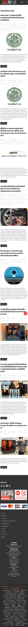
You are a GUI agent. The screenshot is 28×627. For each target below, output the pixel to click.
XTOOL (19, 603)
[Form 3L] (6, 28)
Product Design (7, 615)
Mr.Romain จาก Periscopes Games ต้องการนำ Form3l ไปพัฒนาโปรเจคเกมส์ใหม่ (11, 253)
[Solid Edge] (9, 30)
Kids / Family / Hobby (7, 610)
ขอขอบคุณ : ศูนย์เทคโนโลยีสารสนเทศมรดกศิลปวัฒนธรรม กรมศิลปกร (12, 17)
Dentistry (25, 612)
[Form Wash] (2, 143)
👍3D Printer (24, 590)
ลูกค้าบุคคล (25, 623)
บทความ (3, 531)
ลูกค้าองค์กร (18, 623)
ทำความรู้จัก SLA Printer (11, 594)
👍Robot (14, 606)
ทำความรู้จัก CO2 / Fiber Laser (15, 602)
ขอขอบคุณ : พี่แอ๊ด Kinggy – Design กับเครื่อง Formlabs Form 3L (13, 425)
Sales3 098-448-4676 (14, 561)
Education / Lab (6, 612)
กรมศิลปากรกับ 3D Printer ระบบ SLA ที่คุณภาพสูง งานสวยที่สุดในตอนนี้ (13, 73)
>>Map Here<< (14, 576)
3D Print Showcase (16, 619)
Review (6, 616)
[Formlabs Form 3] (12, 82)
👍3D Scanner (21, 597)
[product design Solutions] (8, 84)
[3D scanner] (11, 197)
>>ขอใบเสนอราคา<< (9, 622)
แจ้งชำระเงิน (5, 623)
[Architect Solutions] (6, 141)
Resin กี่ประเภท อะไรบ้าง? (11, 597)
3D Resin (25, 596)
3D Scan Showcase (22, 615)
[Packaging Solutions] (20, 199)
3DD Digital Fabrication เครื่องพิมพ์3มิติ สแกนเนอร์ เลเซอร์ (17, 586)
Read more (3, 66)
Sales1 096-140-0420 (14, 559)
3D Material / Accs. (6, 523)
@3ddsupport (17, 574)
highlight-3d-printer (12, 203)
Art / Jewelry (8, 613)
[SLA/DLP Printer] (17, 84)
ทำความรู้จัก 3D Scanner (19, 599)
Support (4, 529)
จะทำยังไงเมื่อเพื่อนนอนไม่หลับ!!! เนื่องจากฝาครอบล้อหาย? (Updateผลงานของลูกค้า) (12, 188)
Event (7, 625)
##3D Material (5, 526)
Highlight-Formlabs (10, 320)
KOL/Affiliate (15, 607)
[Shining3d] (21, 28)
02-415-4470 (14, 572)
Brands (25, 602)
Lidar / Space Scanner (21, 600)
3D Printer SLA (22, 593)
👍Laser (5, 602)
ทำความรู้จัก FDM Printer (19, 591)
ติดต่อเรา (12, 623)
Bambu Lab (7, 603)
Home (3, 513)
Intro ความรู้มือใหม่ (9, 618)
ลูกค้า (17, 24)
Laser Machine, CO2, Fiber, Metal (8, 521)
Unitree (24, 604)
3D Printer (4, 515)
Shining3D (13, 604)
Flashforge (6, 604)
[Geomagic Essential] (15, 28)
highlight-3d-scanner (20, 203)
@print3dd (16, 573)
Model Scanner (9, 599)
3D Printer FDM (9, 591)
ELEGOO (14, 603)
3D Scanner (4, 518)
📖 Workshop (21, 606)
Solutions (23, 607)
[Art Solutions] (6, 26)
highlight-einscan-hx (4, 205)
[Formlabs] (10, 28)
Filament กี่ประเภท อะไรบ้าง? (15, 596)
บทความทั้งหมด (6, 619)
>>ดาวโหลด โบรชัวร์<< (20, 622)
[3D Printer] (22, 24)
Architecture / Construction (19, 613)
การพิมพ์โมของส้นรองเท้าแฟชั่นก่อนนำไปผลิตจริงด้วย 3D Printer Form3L (13, 311)
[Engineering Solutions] (15, 141)
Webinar (23, 618)
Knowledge (24, 619)
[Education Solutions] (13, 26)
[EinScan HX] (19, 26)
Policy (3, 537)
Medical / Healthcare (16, 612)
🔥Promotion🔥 (6, 590)
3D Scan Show (24, 195)
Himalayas (9, 588)
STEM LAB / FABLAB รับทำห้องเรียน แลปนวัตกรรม (15, 609)
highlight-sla (10, 205)
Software (8, 606)
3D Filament (5, 596)
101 (15, 24)
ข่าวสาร (1, 197)
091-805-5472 (14, 566)
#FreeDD (17, 618)
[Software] (5, 30)
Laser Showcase (13, 616)
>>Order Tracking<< (18, 621)
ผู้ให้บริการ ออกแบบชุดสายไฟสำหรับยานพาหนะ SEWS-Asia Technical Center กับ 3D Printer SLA (13, 132)
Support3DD (22, 616)
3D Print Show (19, 195)
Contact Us (4, 534)
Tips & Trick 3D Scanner (9, 600)
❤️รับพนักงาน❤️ (15, 590)
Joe (11, 24)
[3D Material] (20, 80)
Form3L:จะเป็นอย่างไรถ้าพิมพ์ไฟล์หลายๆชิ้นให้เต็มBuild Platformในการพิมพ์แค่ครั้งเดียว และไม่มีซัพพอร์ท (13, 368)
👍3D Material (21, 594)
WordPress (21, 588)
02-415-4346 (14, 570)
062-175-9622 (15, 560)
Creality (19, 604)
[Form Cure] (25, 141)
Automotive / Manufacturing (21, 610)
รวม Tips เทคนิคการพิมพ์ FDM (11, 593)
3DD (24, 603)
